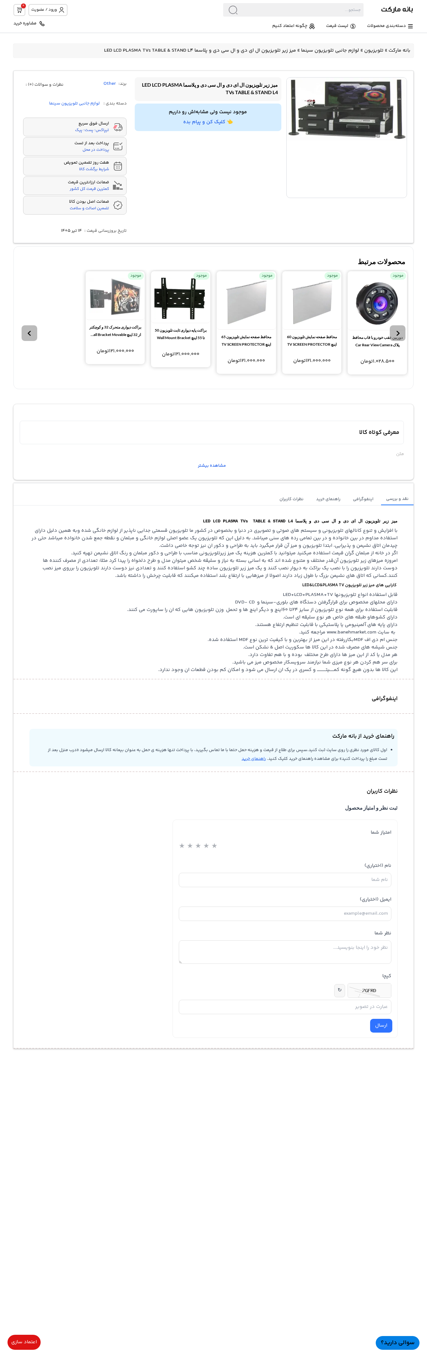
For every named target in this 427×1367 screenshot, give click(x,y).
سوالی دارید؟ (397, 1342)
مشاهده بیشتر (212, 466)
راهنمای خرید (328, 499)
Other (109, 84)
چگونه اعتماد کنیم (289, 26)
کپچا (386, 976)
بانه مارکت (399, 50)
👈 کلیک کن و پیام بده (208, 122)
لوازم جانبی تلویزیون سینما (330, 50)
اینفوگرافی (363, 499)
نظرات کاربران (291, 499)
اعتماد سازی (24, 1342)
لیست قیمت (337, 26)
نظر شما (382, 933)
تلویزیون (374, 50)
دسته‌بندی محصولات (386, 26)
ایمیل (375, 899)
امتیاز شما (381, 832)
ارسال (381, 1025)
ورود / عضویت (44, 10)
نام (377, 866)
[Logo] (389, 10)
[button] (397, 333)
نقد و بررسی (397, 498)
